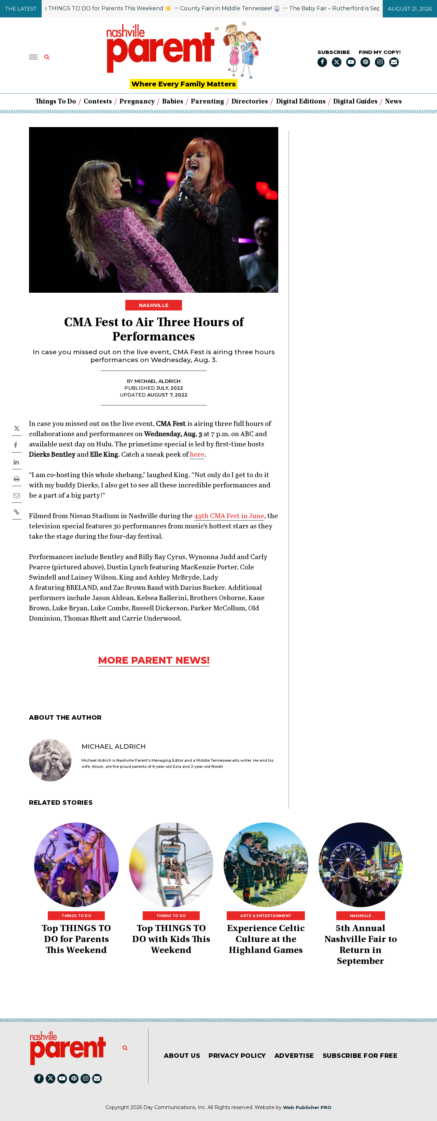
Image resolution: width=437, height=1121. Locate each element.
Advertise (294, 1056)
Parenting (207, 101)
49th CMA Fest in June (229, 516)
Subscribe (334, 52)
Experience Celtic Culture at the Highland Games (266, 940)
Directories (249, 101)
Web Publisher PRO (307, 1107)
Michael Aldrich (114, 746)
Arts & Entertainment (265, 916)
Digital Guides (355, 101)
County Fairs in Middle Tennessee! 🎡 (213, 8)
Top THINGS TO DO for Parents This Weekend (76, 940)
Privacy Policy (237, 1056)
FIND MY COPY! (379, 52)
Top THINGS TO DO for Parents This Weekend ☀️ (86, 8)
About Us (182, 1056)
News (393, 101)
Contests (98, 101)
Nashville (154, 305)
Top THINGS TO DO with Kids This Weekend (171, 940)
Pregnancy (137, 101)
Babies (172, 101)
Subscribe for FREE (360, 1056)
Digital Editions (301, 101)
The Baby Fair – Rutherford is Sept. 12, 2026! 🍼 (334, 8)
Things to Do (55, 101)
